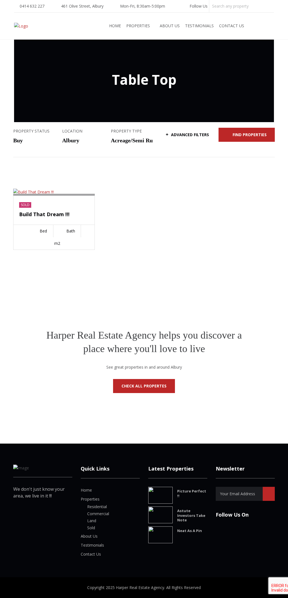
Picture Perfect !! (191, 493)
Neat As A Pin (189, 530)
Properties (138, 25)
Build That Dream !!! (44, 214)
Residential (97, 506)
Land (91, 520)
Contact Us (231, 25)
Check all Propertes (144, 386)
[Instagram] (186, 6)
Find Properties (250, 134)
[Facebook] (178, 6)
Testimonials (199, 25)
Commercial (98, 513)
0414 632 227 (32, 6)
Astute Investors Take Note (191, 515)
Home (115, 25)
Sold (91, 527)
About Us (170, 25)
